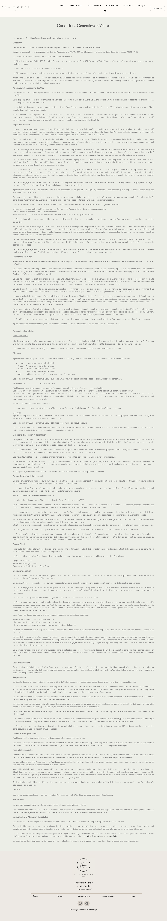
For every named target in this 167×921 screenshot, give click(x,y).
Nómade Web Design (88, 910)
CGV (133, 896)
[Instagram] (80, 903)
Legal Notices (108, 896)
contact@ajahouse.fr (83, 889)
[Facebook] (87, 903)
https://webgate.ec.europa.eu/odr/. (102, 836)
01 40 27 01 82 (83, 886)
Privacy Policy (84, 896)
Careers (60, 896)
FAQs (35, 896)
